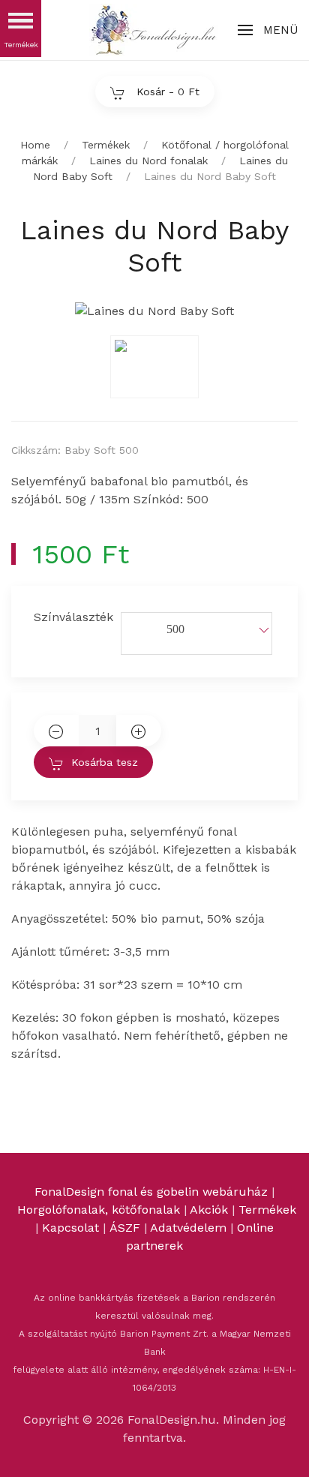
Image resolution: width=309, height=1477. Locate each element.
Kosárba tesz (104, 762)
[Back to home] (154, 30)
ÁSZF (125, 1227)
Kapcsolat (70, 1227)
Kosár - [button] (166, 92)
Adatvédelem (190, 1227)
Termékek (267, 1209)
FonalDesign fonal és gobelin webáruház (151, 1191)
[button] (268, 30)
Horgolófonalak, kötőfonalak (98, 1209)
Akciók (209, 1209)
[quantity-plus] (138, 730)
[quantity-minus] (56, 730)
